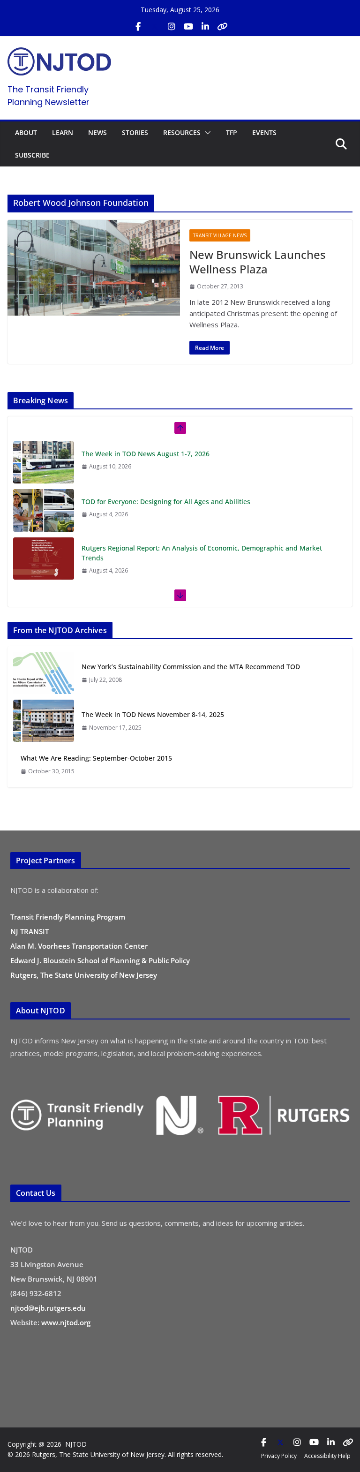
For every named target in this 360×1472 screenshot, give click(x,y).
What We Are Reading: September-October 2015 (96, 758)
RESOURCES (182, 132)
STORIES (135, 132)
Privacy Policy (279, 1456)
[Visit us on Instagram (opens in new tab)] (171, 26)
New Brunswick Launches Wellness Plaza (257, 262)
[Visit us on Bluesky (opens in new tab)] (222, 26)
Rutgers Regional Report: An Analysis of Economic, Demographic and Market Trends (202, 553)
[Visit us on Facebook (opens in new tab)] (137, 26)
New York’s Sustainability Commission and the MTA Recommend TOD (191, 666)
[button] (206, 132)
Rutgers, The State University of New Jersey (83, 975)
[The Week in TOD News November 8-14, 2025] (43, 721)
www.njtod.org (65, 1322)
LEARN (62, 132)
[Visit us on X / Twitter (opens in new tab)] (154, 26)
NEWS (97, 132)
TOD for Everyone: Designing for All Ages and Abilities (166, 501)
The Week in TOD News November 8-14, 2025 (153, 714)
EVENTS (264, 132)
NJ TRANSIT (29, 931)
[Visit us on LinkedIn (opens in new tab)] (205, 26)
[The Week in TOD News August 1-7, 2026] (43, 462)
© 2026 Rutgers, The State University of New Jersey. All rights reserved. (115, 1454)
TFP (231, 132)
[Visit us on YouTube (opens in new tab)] (188, 26)
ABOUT (26, 132)
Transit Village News (220, 235)
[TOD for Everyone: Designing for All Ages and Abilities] (43, 510)
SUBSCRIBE (32, 155)
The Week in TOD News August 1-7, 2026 (146, 453)
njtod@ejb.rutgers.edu (48, 1308)
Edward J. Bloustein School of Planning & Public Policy (100, 960)
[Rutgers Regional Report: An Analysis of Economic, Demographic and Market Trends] (43, 558)
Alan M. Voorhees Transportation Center (79, 946)
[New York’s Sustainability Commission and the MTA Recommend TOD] (43, 673)
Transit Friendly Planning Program (67, 916)
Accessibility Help (327, 1456)
